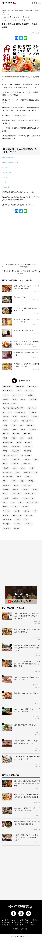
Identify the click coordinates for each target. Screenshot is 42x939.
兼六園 (6, 468)
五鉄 (5, 421)
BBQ (5, 451)
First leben (32, 386)
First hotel (20, 386)
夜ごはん (30, 425)
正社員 (27, 459)
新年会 (27, 511)
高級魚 (31, 481)
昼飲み (29, 476)
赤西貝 (6, 429)
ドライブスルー (28, 421)
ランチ (6, 395)
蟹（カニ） (17, 17)
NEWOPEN (17, 515)
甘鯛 (15, 416)
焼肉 (18, 519)
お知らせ (7, 528)
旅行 (5, 506)
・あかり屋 (5, 187)
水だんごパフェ (28, 498)
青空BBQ (28, 451)
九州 (13, 425)
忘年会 (27, 17)
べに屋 (6, 498)
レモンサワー (30, 494)
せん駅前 (33, 412)
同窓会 (16, 489)
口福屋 (17, 528)
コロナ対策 (27, 485)
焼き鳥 (6, 434)
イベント (25, 925)
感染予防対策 (8, 442)
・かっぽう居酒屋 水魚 (10, 162)
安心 (19, 442)
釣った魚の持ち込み (10, 455)
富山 (13, 438)
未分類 (6, 920)
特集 (29, 20)
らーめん (29, 391)
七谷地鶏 (33, 429)
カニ (20, 502)
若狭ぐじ (25, 416)
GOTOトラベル (32, 502)
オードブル (32, 408)
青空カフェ (15, 446)
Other (19, 391)
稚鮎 (30, 438)
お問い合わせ (25, 929)
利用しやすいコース (31, 472)
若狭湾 (6, 416)
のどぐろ (7, 524)
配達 (23, 399)
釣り (5, 481)
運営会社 (16, 929)
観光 (19, 476)
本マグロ (7, 511)
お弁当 (6, 399)
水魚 (15, 429)
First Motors (8, 391)
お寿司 (35, 416)
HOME (4, 10)
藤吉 (5, 502)
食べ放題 (7, 485)
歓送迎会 (7, 922)
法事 (36, 459)
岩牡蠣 (26, 489)
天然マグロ (7, 472)
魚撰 (5, 438)
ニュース (10, 10)
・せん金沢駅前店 (8, 157)
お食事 (28, 442)
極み (23, 429)
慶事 (5, 464)
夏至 (22, 481)
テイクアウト (18, 395)
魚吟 (22, 438)
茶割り (16, 498)
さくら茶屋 (27, 464)
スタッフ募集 (26, 455)
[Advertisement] (21, 239)
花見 (26, 519)
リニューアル (16, 494)
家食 (5, 494)
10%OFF (33, 399)
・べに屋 (5, 177)
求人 (5, 459)
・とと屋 (5, 167)
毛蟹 (5, 446)
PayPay (14, 421)
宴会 (18, 472)
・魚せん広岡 (6, 172)
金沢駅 (35, 489)
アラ (13, 481)
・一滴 (4, 182)
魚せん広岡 (16, 451)
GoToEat (15, 506)
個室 (15, 468)
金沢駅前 (30, 395)
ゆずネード (28, 446)
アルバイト (15, 459)
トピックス (7, 20)
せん (15, 399)
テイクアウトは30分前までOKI (13, 408)
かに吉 (6, 515)
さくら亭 (15, 464)
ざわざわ (27, 434)
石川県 (26, 506)
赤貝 (16, 485)
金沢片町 (16, 434)
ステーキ (29, 524)
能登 (32, 468)
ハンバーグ (7, 519)
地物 (23, 468)
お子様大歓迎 (21, 412)
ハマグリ (18, 524)
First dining (36, 33)
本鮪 (5, 425)
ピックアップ (19, 20)
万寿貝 (6, 489)
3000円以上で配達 (10, 403)
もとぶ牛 (29, 515)
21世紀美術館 (8, 476)
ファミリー (7, 412)
